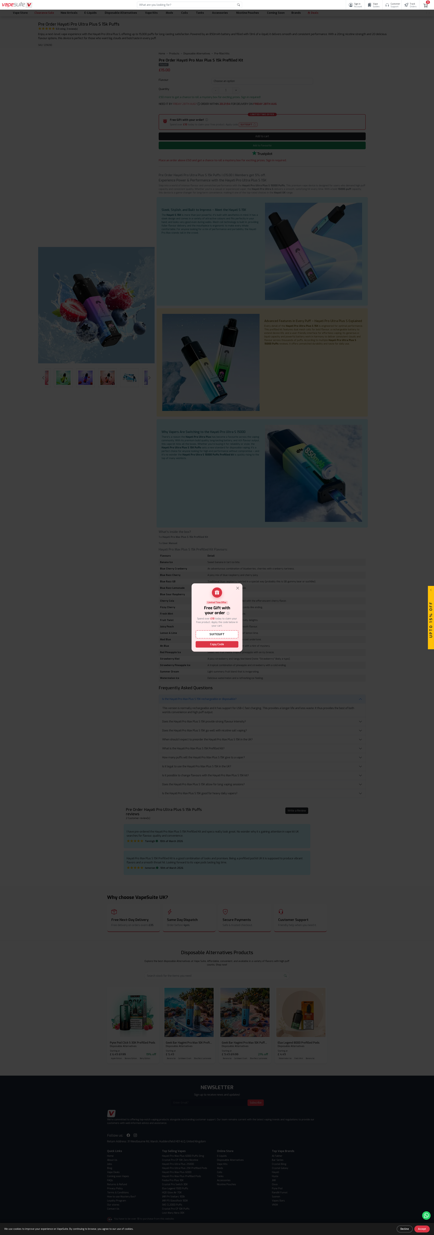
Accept (422, 1229)
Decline (404, 1229)
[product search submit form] (238, 5)
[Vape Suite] (17, 4)
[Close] (238, 588)
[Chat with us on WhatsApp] (426, 1215)
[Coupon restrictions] (228, 613)
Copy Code (217, 644)
